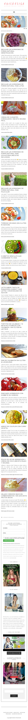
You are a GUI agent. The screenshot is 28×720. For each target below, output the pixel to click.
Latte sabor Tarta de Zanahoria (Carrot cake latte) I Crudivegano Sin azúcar (11, 290)
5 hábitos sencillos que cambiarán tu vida (11, 257)
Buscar (14, 695)
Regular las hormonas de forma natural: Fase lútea (12, 85)
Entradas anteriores (8, 517)
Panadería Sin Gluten (4, 373)
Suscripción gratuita (17, 713)
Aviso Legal (16, 712)
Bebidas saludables (4, 304)
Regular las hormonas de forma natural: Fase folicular (12, 190)
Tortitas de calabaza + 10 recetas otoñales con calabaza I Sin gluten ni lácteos (12, 326)
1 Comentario (14, 23)
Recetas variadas (11, 236)
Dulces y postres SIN (4, 236)
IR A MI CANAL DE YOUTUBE (14, 653)
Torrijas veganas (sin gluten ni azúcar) (14, 20)
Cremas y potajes (4, 132)
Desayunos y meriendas (5, 340)
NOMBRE (5, 528)
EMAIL (4, 533)
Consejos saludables (4, 64)
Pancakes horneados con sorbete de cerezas (12, 394)
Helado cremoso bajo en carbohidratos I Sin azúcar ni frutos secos (14, 495)
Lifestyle (9, 267)
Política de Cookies (8, 712)
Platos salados (9, 132)
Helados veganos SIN (13, 474)
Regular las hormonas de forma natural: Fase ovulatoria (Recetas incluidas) (12, 154)
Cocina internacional (4, 439)
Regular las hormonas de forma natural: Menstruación (12, 51)
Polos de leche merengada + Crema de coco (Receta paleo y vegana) (13, 461)
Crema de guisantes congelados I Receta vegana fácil (13, 119)
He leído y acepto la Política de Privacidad (14, 538)
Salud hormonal (11, 64)
